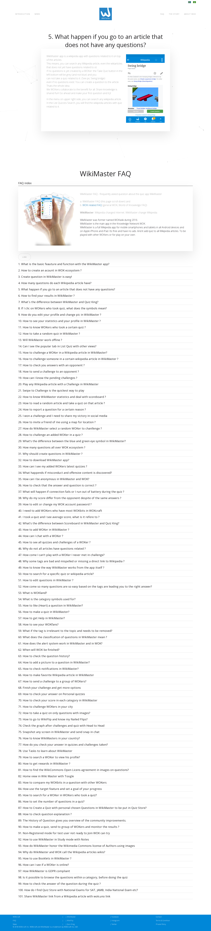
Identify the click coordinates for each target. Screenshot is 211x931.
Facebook (115, 917)
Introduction (22, 14)
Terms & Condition (163, 920)
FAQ (162, 14)
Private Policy (161, 924)
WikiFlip (70, 920)
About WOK (190, 14)
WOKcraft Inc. (24, 927)
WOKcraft (16, 917)
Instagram (116, 920)
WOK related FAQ (92, 205)
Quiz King (71, 924)
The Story (174, 14)
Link (24, 257)
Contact (159, 917)
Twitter (114, 924)
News (37, 14)
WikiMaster (71, 917)
